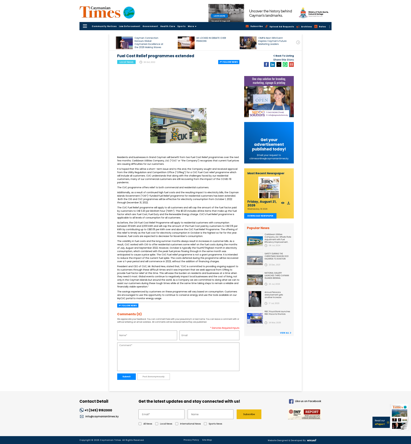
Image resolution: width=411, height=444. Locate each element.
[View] (283, 204)
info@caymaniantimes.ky (102, 416)
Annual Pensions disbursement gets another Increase (274, 295)
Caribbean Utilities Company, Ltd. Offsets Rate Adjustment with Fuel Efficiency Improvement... (278, 238)
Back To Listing (284, 55)
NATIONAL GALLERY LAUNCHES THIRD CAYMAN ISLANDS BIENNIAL (277, 275)
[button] (124, 42)
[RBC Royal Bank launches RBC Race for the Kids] (255, 318)
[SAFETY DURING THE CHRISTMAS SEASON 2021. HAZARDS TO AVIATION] (255, 260)
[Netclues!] (311, 440)
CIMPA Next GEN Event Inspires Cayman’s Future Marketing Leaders (272, 41)
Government (150, 26)
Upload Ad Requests (282, 26)
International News (190, 423)
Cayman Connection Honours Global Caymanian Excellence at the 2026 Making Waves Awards (149, 42)
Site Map (207, 440)
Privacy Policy (191, 440)
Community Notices (104, 26)
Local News (166, 423)
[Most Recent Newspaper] (269, 187)
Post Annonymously (154, 376)
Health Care (167, 26)
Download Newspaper (260, 215)
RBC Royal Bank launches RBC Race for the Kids (277, 312)
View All (284, 332)
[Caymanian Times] (107, 11)
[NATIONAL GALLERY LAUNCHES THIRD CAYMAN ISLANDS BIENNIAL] (255, 280)
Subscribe (249, 414)
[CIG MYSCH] (270, 13)
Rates (322, 26)
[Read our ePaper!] (400, 431)
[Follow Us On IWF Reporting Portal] (294, 414)
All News (147, 423)
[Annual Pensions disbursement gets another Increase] (255, 299)
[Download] (289, 204)
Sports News (215, 423)
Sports (181, 26)
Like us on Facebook (308, 401)
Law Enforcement (129, 26)
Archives (306, 26)
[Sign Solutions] (269, 96)
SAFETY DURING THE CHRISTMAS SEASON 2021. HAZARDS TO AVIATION (277, 256)
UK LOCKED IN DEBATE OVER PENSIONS (211, 39)
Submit (126, 376)
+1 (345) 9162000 (98, 410)
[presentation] (298, 42)
